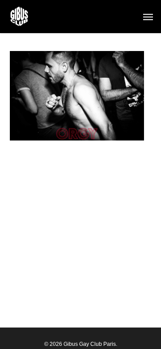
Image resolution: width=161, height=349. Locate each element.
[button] (148, 16)
